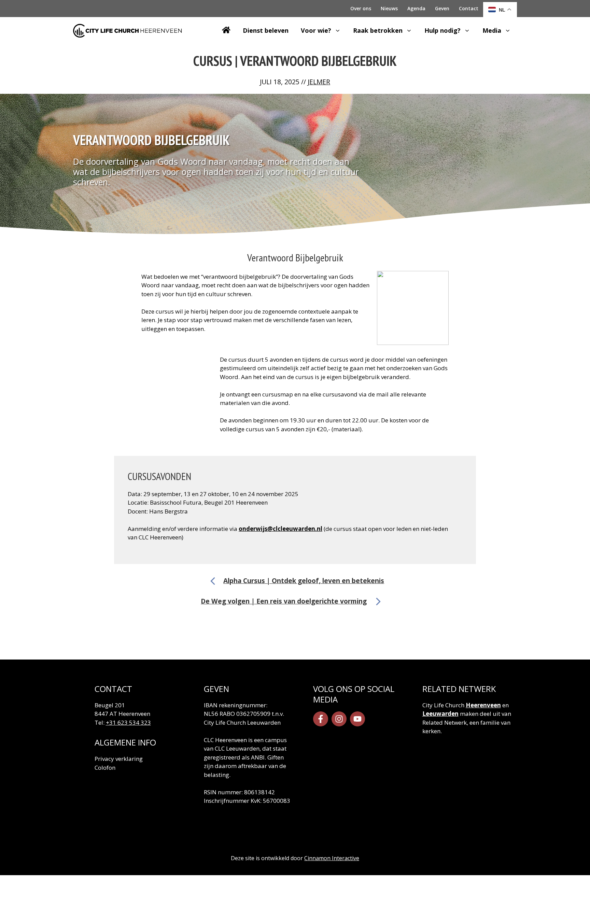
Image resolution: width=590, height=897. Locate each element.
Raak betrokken (378, 30)
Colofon (105, 767)
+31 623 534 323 (128, 722)
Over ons (360, 8)
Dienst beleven (266, 30)
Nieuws (389, 8)
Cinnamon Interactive (331, 858)
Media (491, 30)
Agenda (416, 8)
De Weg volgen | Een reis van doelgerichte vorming (284, 601)
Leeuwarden (440, 714)
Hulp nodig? (442, 30)
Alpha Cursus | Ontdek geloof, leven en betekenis (303, 580)
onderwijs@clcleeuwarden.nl (280, 529)
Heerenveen (483, 705)
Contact (468, 8)
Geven (442, 8)
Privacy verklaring (119, 759)
